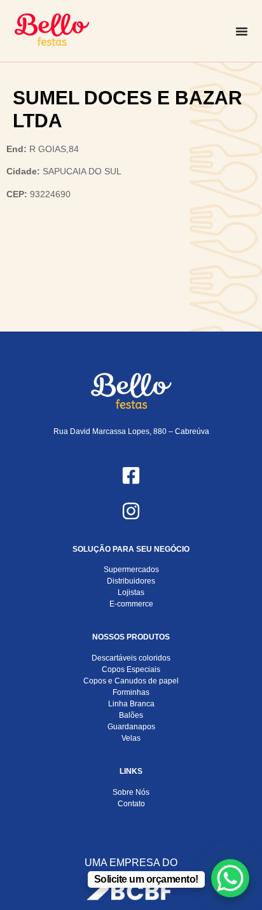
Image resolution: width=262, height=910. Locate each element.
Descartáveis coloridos (131, 658)
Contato (131, 803)
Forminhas (131, 692)
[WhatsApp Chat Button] (230, 878)
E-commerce (131, 603)
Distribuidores (131, 581)
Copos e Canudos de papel (131, 680)
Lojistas (131, 592)
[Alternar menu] (241, 31)
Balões (131, 715)
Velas (131, 738)
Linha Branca (131, 703)
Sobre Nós (131, 792)
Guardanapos (131, 726)
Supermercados (131, 569)
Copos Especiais (131, 669)
